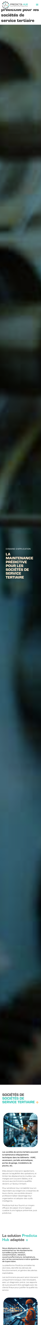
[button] (37, 5)
